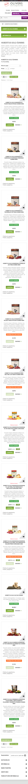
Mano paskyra (6, 768)
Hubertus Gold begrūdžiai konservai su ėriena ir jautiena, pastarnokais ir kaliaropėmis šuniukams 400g (14, 543)
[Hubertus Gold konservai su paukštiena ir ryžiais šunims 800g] (14, 92)
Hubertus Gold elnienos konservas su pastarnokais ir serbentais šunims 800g (14, 644)
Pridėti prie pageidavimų (9, 129)
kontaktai (8, 10)
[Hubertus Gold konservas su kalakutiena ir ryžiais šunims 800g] (14, 309)
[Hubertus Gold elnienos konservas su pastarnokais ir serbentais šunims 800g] (14, 632)
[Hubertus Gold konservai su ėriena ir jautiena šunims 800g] (14, 253)
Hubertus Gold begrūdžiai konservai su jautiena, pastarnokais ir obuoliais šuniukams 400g (14, 487)
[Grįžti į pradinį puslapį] (2, 24)
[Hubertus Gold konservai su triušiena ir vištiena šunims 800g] (14, 201)
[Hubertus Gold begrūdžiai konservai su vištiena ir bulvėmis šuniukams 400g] (14, 416)
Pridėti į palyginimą (7, 130)
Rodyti (2, 68)
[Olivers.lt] (14, 4)
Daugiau (3, 56)
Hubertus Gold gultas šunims (14, 595)
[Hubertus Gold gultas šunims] (14, 585)
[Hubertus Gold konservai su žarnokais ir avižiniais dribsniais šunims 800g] (14, 147)
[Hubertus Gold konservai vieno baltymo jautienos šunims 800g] (14, 363)
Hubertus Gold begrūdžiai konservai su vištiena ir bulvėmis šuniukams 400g (14, 429)
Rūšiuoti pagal (4, 65)
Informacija (7, 35)
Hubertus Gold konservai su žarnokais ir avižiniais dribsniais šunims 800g (14, 158)
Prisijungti (8, 13)
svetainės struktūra (15, 10)
